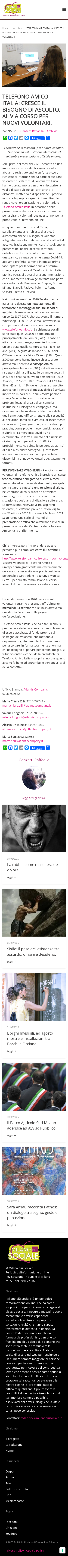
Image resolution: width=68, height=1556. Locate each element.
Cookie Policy (35, 1550)
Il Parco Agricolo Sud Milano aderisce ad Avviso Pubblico (31, 1125)
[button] (64, 9)
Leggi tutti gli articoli (34, 798)
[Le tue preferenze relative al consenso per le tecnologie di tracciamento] (62, 1550)
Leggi (10, 877)
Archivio (52, 131)
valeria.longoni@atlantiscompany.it (25, 717)
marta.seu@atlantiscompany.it (22, 741)
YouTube (11, 1533)
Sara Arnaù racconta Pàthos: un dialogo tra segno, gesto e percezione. (32, 1212)
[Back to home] (13, 9)
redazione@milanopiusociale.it (41, 1418)
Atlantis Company (35, 689)
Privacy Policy (15, 1550)
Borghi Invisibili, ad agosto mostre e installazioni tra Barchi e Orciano (30, 1038)
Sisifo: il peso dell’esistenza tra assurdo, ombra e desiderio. (33, 951)
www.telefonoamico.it (17, 329)
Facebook (12, 1522)
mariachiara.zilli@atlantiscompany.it (26, 705)
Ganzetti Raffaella (32, 131)
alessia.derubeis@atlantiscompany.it (26, 729)
